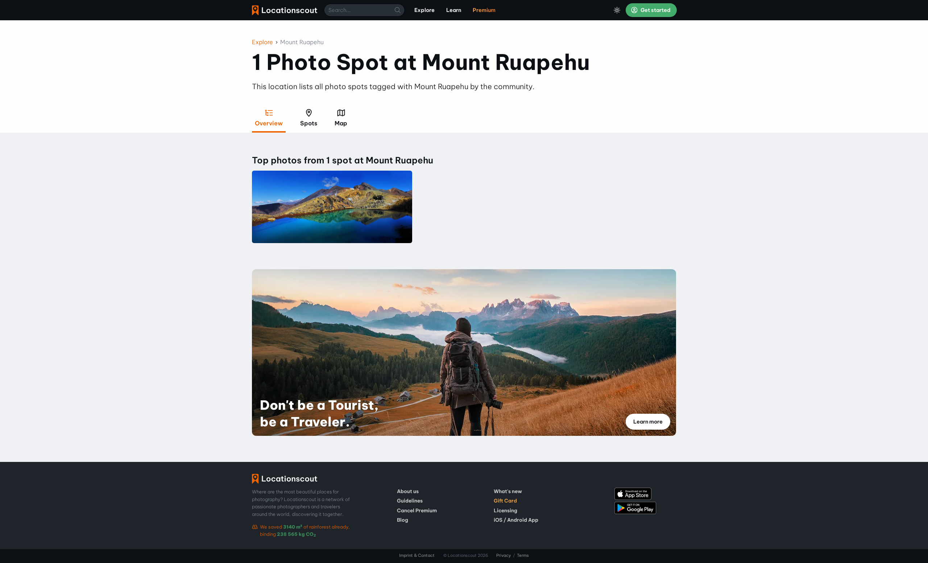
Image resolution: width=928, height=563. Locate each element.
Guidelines (410, 500)
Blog (402, 520)
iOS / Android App (516, 520)
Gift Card (505, 500)
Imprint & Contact (417, 555)
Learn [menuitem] (453, 10)
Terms (523, 555)
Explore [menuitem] (424, 10)
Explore (262, 42)
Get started (655, 10)
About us (408, 491)
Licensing (505, 510)
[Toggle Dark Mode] (617, 10)
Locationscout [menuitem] (284, 10)
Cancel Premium (417, 510)
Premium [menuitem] (484, 10)
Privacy (503, 555)
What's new (508, 491)
